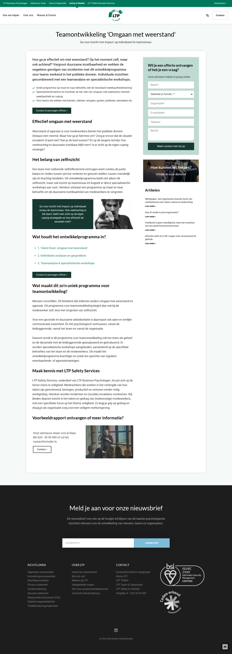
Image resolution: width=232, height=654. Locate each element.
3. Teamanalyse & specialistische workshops (66, 263)
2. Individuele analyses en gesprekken (62, 255)
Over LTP (78, 565)
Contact (220, 15)
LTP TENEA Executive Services (101, 3)
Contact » (42, 449)
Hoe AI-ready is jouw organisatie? (162, 212)
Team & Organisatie (57, 3)
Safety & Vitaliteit (77, 3)
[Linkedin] (116, 630)
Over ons (28, 15)
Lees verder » (150, 206)
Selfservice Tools (38, 3)
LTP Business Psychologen (15, 3)
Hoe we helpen (11, 15)
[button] (82, 248)
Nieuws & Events (46, 15)
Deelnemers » (220, 3)
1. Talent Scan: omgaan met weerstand (62, 248)
